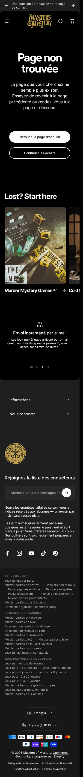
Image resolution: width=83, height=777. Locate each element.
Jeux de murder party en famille (26, 689)
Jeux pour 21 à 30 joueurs (23, 681)
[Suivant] (73, 5)
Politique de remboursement (23, 763)
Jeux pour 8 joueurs (52, 672)
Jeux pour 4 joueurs (57, 668)
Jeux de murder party (19, 580)
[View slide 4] (48, 367)
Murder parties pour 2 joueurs (25, 602)
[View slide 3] (42, 367)
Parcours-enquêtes (59, 589)
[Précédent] (6, 5)
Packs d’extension (20, 593)
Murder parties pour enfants (27, 598)
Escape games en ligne (24, 589)
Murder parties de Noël (20, 622)
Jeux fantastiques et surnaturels (26, 652)
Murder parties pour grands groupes (30, 685)
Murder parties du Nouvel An (24, 635)
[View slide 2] (37, 367)
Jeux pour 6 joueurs (18, 672)
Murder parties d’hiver (54, 639)
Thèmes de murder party (56, 593)
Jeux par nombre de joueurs (24, 663)
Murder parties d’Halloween (23, 617)
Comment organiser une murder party (30, 607)
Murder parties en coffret (22, 585)
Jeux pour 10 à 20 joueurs (23, 676)
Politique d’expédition (54, 769)
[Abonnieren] (66, 492)
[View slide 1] (31, 367)
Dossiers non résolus (60, 585)
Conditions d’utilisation (26, 769)
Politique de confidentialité (57, 763)
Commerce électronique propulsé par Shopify (41, 754)
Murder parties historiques (23, 648)
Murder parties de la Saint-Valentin (28, 644)
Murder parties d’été (18, 639)
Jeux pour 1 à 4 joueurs (21, 668)
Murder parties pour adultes (24, 694)
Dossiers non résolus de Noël (25, 630)
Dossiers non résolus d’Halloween (28, 626)
